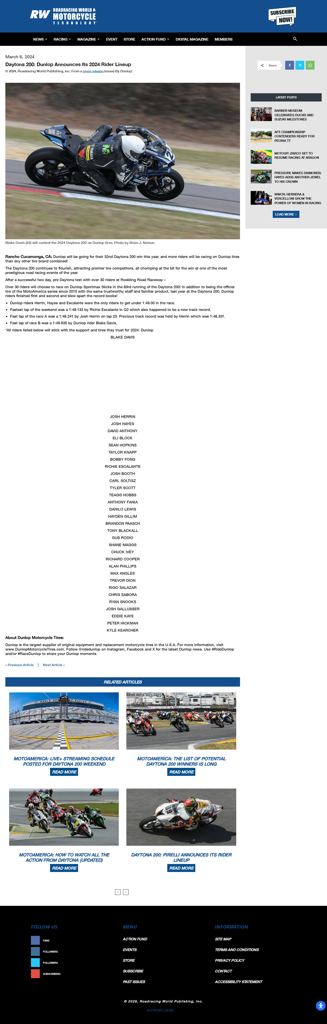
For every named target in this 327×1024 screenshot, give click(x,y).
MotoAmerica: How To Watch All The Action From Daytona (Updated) (64, 857)
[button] (295, 39)
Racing (60, 39)
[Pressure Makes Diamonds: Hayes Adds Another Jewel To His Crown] (261, 176)
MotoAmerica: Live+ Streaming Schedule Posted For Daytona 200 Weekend (64, 761)
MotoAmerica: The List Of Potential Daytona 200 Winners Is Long (181, 761)
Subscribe (105, 973)
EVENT (111, 39)
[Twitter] (299, 65)
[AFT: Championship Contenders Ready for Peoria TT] (261, 135)
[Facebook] (289, 65)
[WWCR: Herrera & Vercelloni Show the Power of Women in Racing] (261, 198)
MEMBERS (223, 39)
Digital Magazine (192, 39)
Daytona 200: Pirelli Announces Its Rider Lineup (181, 857)
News (38, 39)
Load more (284, 214)
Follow (107, 951)
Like (109, 940)
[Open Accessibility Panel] (321, 1006)
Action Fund (153, 39)
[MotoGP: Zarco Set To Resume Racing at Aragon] (261, 157)
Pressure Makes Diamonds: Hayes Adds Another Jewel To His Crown (298, 177)
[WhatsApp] (310, 65)
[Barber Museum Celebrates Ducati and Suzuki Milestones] (261, 114)
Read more (64, 771)
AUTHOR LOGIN (160, 1010)
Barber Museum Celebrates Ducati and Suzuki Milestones (294, 115)
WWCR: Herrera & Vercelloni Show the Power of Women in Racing (298, 198)
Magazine (86, 39)
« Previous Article (19, 665)
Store (129, 39)
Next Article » (54, 665)
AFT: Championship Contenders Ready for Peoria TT (295, 136)
